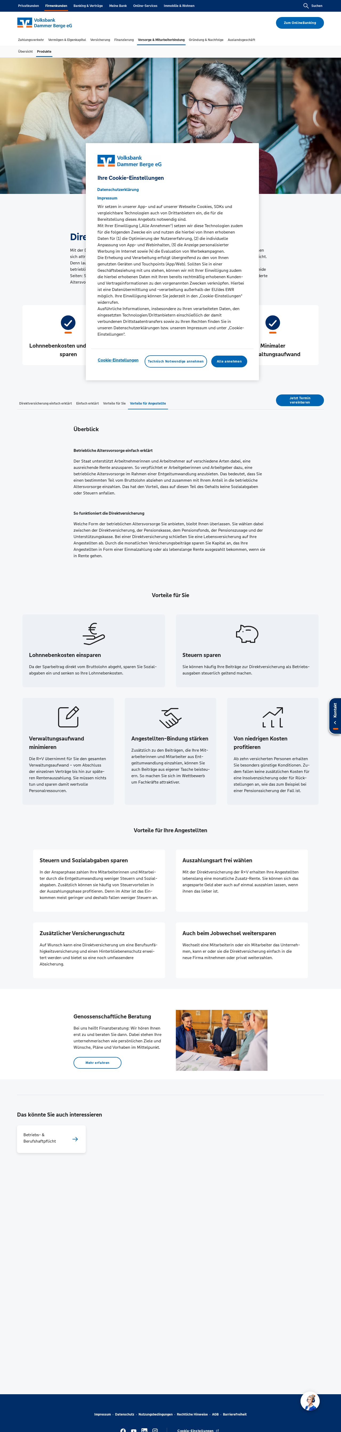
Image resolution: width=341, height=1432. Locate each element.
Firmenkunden (56, 6)
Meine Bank (118, 6)
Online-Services (145, 6)
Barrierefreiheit (235, 1414)
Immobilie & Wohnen (179, 6)
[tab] (31, 40)
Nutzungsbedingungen (156, 1414)
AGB (215, 1414)
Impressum (102, 1414)
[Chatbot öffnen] (310, 1401)
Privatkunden (28, 6)
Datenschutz (124, 1414)
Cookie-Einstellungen (118, 360)
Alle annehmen (229, 361)
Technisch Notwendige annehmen (176, 361)
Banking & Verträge (88, 6)
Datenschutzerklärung (118, 189)
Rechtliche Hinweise (192, 1414)
